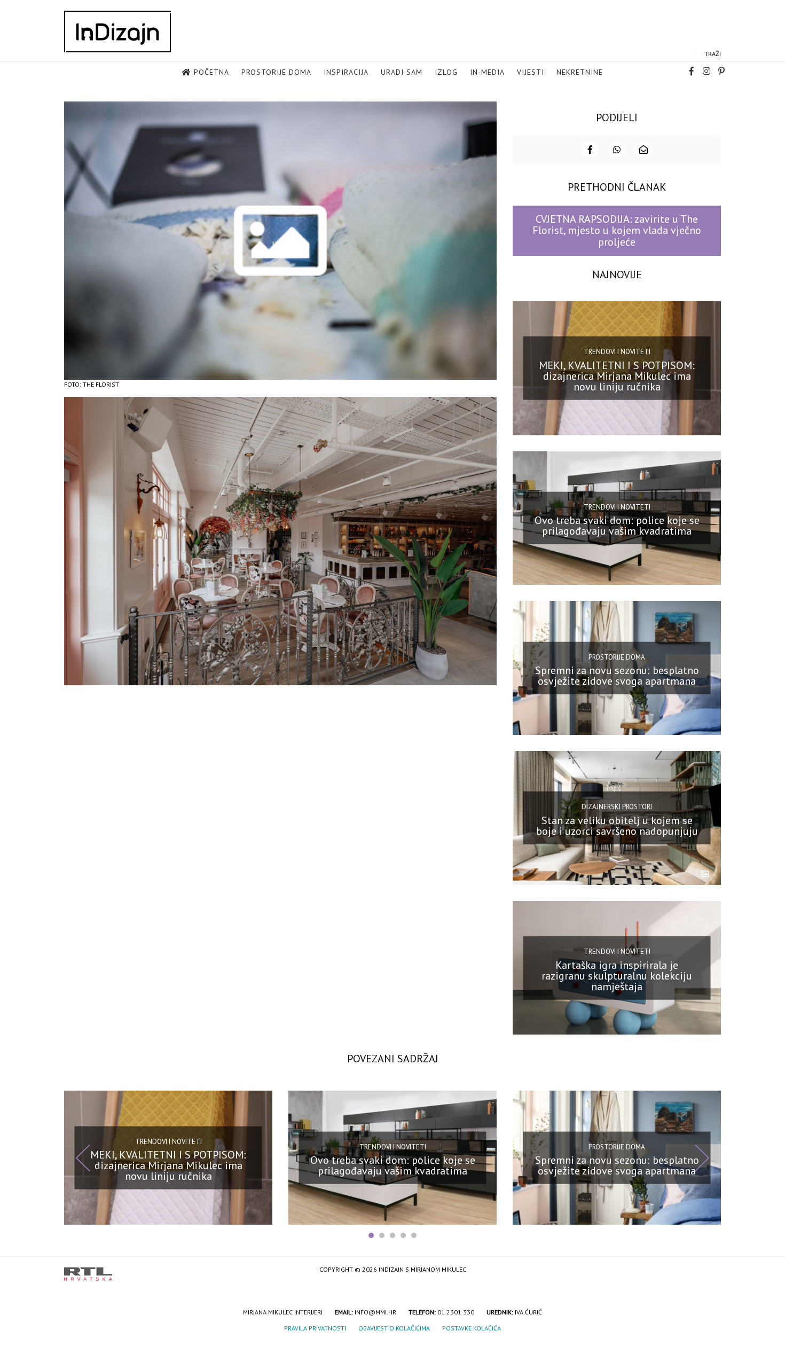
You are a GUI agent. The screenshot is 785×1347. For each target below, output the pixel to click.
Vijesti (530, 72)
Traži (712, 54)
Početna (211, 72)
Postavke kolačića (471, 1328)
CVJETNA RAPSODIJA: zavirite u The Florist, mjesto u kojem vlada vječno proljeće (616, 230)
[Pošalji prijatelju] (643, 150)
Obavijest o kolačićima (394, 1328)
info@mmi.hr (375, 1312)
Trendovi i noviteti (617, 351)
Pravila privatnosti (315, 1328)
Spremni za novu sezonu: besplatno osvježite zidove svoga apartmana (617, 675)
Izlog (446, 72)
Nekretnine (579, 72)
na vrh (710, 1270)
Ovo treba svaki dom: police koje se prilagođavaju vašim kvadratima (617, 525)
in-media (487, 72)
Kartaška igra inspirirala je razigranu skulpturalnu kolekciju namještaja (616, 975)
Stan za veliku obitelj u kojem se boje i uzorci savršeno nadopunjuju (617, 825)
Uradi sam (401, 72)
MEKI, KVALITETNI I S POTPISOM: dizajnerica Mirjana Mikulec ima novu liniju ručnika (617, 375)
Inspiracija (346, 72)
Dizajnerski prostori (617, 806)
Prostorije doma (276, 72)
